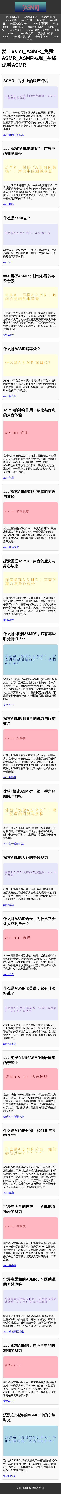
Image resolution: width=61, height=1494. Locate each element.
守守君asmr (41, 36)
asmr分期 (8, 1192)
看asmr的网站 (35, 26)
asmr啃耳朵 (9, 396)
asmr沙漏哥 (15, 30)
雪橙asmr (8, 335)
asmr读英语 (30, 17)
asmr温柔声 (26, 33)
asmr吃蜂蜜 (48, 17)
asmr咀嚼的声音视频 (38, 30)
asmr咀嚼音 (9, 777)
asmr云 (7, 262)
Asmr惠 (40, 20)
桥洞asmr (8, 704)
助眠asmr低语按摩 (13, 1116)
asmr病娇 (11, 20)
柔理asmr (8, 620)
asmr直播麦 (9, 1265)
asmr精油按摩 (11, 547)
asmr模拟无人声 (22, 36)
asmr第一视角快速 (13, 843)
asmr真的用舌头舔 (13, 134)
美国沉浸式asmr (19, 23)
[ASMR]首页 (13, 17)
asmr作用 (8, 477)
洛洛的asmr (9, 1476)
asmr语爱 (8, 974)
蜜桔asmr (8, 1401)
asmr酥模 (18, 26)
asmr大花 (8, 905)
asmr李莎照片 (40, 23)
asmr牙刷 (26, 20)
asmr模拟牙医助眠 (13, 1331)
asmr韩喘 (8, 204)
